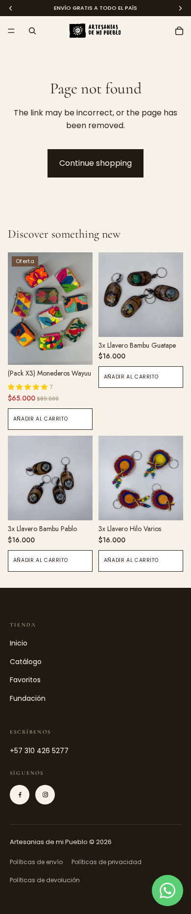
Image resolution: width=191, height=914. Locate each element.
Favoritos (25, 680)
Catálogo (26, 662)
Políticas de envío (36, 862)
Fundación (28, 698)
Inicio (18, 643)
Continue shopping (95, 163)
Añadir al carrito (40, 419)
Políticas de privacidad (107, 862)
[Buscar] (32, 31)
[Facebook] (19, 794)
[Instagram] (45, 794)
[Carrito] (179, 31)
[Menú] (11, 31)
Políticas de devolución (45, 880)
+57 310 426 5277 (39, 751)
